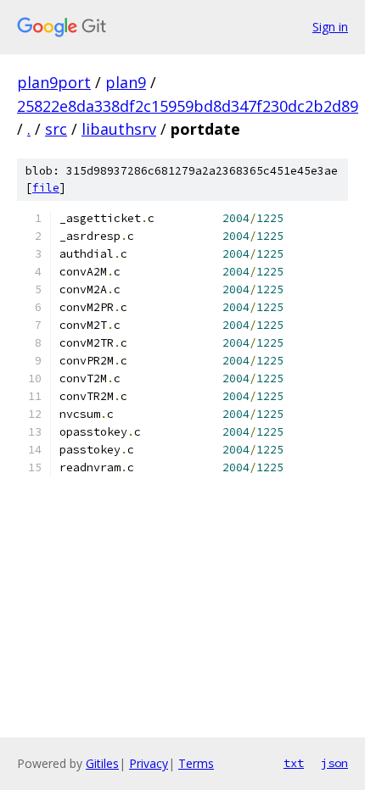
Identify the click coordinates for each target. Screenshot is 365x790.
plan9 (125, 82)
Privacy (148, 763)
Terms (196, 763)
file (45, 188)
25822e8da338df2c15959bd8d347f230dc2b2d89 (187, 106)
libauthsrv (118, 129)
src (56, 129)
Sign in (330, 27)
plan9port (54, 82)
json (334, 763)
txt (294, 763)
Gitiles (102, 763)
